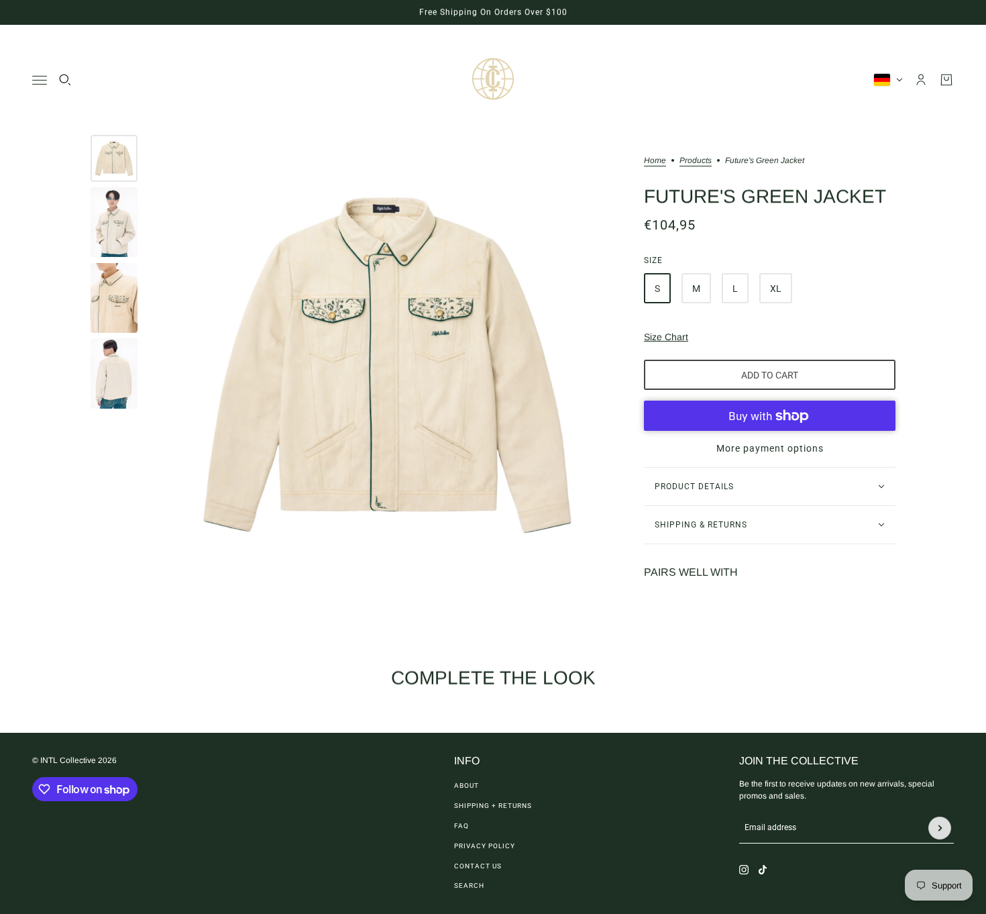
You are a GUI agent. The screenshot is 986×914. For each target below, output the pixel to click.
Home (655, 160)
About (466, 785)
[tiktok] (762, 869)
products (695, 160)
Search (469, 885)
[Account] (921, 79)
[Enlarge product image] (387, 363)
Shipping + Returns (493, 805)
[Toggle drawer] (39, 80)
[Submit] (939, 828)
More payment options (770, 448)
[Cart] (946, 79)
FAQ (461, 825)
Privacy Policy (484, 846)
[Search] (65, 79)
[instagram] (743, 869)
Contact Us (478, 866)
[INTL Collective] (493, 79)
